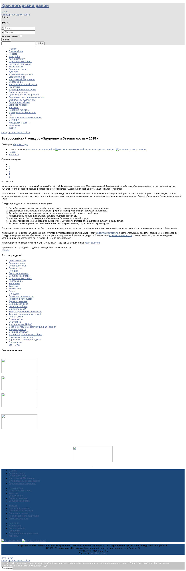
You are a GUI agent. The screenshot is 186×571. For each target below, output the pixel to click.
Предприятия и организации (24, 533)
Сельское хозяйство (19, 102)
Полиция (13, 271)
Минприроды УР (17, 309)
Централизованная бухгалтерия (25, 117)
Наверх (5, 250)
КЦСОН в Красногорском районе (25, 334)
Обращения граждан (19, 508)
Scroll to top (7, 558)
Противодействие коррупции (24, 94)
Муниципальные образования (24, 481)
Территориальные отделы (22, 89)
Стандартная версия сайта (15, 14)
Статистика (15, 322)
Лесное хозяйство (18, 306)
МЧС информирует (19, 332)
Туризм (12, 128)
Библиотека (15, 288)
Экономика (14, 87)
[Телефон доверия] (19, 428)
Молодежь (14, 294)
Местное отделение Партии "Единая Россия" (32, 327)
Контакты (14, 107)
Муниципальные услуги (21, 74)
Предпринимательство (21, 299)
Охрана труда (20, 144)
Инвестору (14, 125)
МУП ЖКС (14, 120)
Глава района (16, 51)
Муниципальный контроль (22, 112)
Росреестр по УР (17, 329)
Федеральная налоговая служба (25, 314)
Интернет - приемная (20, 64)
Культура (13, 71)
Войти (6, 39)
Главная (13, 49)
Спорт (12, 291)
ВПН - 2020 (14, 345)
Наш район (14, 56)
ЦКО (11, 115)
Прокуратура (15, 268)
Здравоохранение (18, 92)
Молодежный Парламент (22, 79)
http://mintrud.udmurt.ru (120, 235)
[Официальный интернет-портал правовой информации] (92, 466)
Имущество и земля (19, 122)
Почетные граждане (19, 110)
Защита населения (19, 273)
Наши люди (15, 525)
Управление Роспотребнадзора (25, 339)
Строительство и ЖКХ (20, 61)
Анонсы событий (17, 260)
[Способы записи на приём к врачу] (19, 406)
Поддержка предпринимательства (26, 97)
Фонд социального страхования (25, 311)
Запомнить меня (10, 36)
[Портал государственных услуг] (19, 372)
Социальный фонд (18, 304)
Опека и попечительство (21, 296)
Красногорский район (25, 5)
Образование (16, 82)
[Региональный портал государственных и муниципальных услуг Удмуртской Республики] (19, 389)
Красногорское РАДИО (20, 324)
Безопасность (16, 66)
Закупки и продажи (18, 105)
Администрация (17, 59)
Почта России (16, 316)
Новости (13, 54)
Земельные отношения (21, 337)
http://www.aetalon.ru (107, 233)
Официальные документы (22, 100)
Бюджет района (17, 77)
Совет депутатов (17, 69)
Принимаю (7, 568)
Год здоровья (16, 342)
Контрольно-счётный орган (23, 84)
